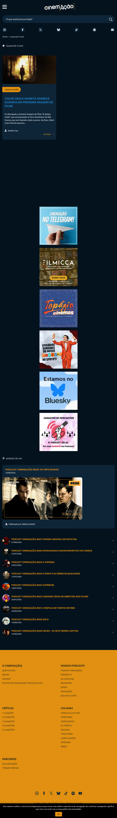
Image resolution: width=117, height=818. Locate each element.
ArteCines (66, 742)
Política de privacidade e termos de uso (22, 682)
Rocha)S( (65, 729)
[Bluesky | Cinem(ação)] (58, 390)
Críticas (8, 708)
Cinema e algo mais (70, 712)
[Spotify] (94, 29)
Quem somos (8, 670)
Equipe (5, 674)
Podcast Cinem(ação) (71, 670)
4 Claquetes (8, 725)
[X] (40, 29)
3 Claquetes (8, 721)
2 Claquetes (8, 717)
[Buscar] (111, 19)
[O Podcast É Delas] (58, 431)
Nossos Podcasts (73, 665)
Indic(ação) (66, 691)
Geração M (66, 674)
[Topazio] (58, 307)
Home (5, 36)
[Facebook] (22, 29)
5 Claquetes (8, 729)
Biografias (66, 682)
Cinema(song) (67, 721)
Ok (58, 814)
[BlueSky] (58, 29)
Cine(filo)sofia (68, 738)
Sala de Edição (9, 763)
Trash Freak (67, 733)
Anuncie (6, 678)
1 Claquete (7, 712)
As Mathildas (67, 678)
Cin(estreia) (66, 717)
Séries (64, 746)
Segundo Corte (68, 695)
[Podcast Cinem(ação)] (58, 349)
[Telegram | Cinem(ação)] (58, 225)
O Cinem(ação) (12, 665)
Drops (64, 687)
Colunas (67, 708)
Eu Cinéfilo (66, 725)
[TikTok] (76, 29)
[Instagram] (4, 29)
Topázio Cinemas (10, 767)
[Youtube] (112, 29)
